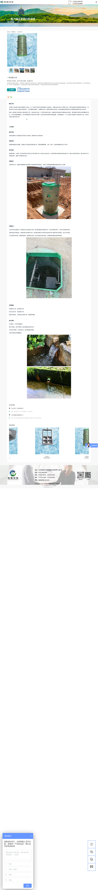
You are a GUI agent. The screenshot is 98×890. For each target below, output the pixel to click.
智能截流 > (13, 31)
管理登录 (54, 485)
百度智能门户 (47, 485)
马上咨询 (11, 89)
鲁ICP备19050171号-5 (48, 487)
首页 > (9, 31)
